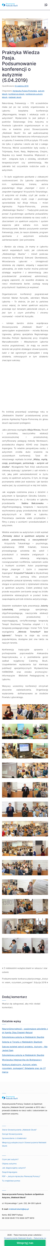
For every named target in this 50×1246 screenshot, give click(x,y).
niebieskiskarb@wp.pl (19, 1209)
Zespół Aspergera (9, 1172)
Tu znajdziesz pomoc (11, 1181)
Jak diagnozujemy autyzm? (14, 1168)
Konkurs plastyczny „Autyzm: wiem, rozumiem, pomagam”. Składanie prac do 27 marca (24, 1068)
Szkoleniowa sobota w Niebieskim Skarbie (23, 1037)
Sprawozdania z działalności (14, 1138)
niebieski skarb (14, 97)
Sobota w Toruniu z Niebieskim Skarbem (22, 1042)
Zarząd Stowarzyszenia (12, 1134)
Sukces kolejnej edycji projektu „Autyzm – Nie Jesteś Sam (24, 1048)
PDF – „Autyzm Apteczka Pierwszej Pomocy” (21, 1176)
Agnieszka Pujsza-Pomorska (25, 91)
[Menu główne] (46, 5)
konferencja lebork (16, 94)
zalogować (18, 1003)
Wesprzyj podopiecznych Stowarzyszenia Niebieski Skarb (24, 1144)
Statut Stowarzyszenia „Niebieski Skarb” (19, 1130)
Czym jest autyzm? (10, 1159)
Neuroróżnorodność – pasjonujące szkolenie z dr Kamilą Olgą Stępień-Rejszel (25, 1030)
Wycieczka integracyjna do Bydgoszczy (22, 1059)
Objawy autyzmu (9, 1163)
